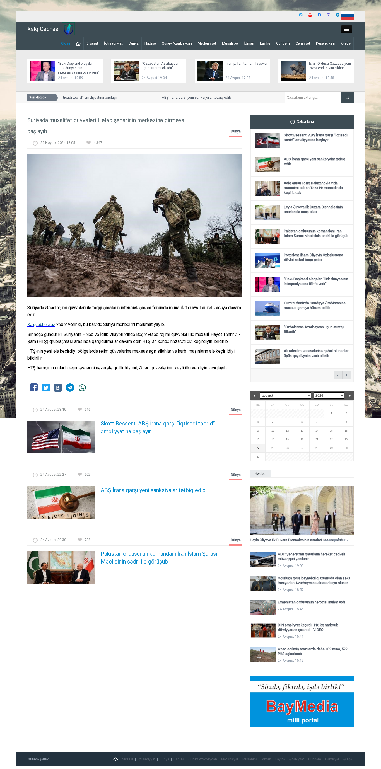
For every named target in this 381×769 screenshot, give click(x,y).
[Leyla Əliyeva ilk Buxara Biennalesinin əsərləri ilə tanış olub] (302, 510)
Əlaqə (346, 43)
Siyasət (92, 43)
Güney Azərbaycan (177, 43)
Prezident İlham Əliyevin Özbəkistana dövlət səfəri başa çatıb (313, 257)
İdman (249, 43)
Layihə (265, 43)
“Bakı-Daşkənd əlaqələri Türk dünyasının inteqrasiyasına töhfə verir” (78, 68)
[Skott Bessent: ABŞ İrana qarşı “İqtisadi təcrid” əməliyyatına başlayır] (61, 439)
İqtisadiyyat (113, 43)
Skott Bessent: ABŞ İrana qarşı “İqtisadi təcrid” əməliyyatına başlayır (158, 427)
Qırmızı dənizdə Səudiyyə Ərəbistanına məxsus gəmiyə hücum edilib (315, 305)
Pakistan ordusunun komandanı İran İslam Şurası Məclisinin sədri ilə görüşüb (159, 557)
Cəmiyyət (303, 43)
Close (65, 43)
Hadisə (150, 43)
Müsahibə (230, 43)
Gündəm (283, 43)
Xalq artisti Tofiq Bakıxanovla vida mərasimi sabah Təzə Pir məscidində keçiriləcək (313, 188)
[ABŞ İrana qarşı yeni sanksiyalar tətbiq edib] (61, 504)
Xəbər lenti (305, 121)
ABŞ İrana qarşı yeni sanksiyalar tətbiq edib (189, 97)
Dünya (134, 43)
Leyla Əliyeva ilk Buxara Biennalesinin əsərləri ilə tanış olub (313, 209)
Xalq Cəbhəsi (43, 29)
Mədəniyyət (207, 43)
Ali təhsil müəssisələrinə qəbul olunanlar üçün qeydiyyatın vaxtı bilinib (316, 353)
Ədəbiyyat (296, 759)
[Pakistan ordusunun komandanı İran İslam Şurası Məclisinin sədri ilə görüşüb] (61, 569)
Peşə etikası (325, 43)
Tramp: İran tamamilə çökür (246, 64)
